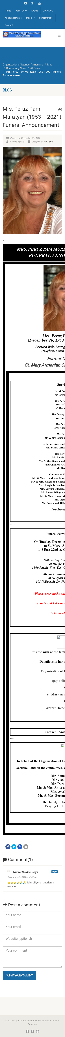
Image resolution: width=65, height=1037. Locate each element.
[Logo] (22, 34)
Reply (54, 872)
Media (29, 18)
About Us (20, 11)
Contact (9, 25)
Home (8, 11)
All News (48, 141)
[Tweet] (13, 846)
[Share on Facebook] (7, 846)
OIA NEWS (48, 11)
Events (34, 11)
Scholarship (45, 18)
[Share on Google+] (19, 846)
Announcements (13, 18)
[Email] (25, 846)
